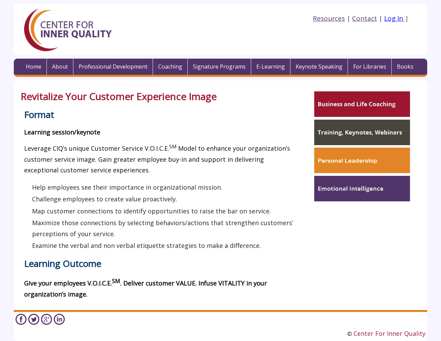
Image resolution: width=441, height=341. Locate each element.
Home (33, 66)
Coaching (170, 66)
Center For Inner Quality (389, 333)
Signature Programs (219, 66)
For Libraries (369, 66)
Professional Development (113, 66)
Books (405, 66)
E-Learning (270, 66)
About (60, 66)
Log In (393, 18)
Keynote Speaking (319, 66)
